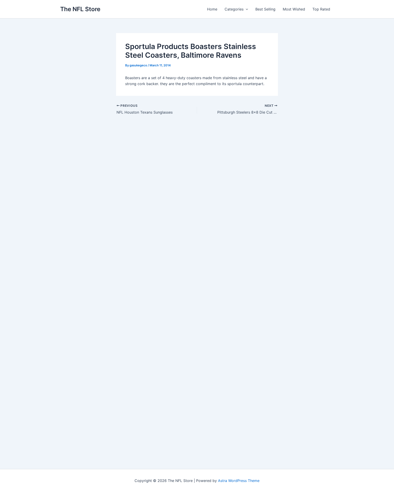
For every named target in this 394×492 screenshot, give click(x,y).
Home (212, 9)
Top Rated (321, 9)
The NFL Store (80, 9)
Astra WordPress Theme (238, 480)
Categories (234, 9)
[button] (246, 9)
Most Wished (294, 9)
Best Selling (265, 9)
